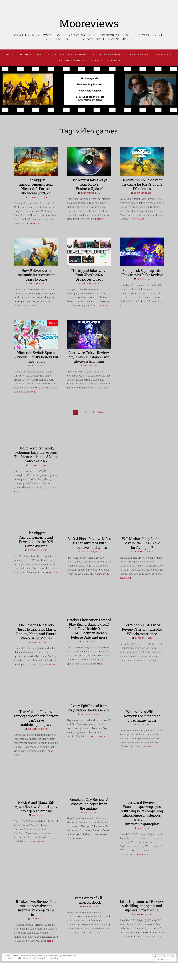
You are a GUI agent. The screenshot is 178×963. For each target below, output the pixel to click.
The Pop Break (138, 54)
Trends (97, 60)
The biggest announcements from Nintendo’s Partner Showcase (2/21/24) (36, 186)
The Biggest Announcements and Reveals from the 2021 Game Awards (36, 539)
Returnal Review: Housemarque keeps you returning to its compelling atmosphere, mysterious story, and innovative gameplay (142, 813)
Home (10, 54)
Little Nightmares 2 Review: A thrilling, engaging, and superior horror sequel (142, 906)
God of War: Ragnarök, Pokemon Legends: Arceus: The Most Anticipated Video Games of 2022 (36, 455)
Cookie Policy (53, 958)
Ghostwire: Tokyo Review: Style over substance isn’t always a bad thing (89, 357)
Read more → (34, 223)
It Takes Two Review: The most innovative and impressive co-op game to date (36, 908)
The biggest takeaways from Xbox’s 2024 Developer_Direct (89, 275)
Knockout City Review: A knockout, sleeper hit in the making (89, 804)
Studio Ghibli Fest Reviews (67, 54)
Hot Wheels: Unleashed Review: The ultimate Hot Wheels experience (142, 629)
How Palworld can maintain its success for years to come (36, 275)
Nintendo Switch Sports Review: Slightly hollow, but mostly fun (36, 357)
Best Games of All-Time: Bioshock (89, 900)
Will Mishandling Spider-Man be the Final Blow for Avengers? (142, 543)
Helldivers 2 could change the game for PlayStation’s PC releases (141, 184)
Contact (114, 60)
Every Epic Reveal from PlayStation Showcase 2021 (88, 708)
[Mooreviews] (89, 90)
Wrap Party (163, 54)
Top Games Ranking (71, 60)
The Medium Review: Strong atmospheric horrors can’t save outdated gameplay (36, 718)
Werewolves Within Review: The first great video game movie (142, 716)
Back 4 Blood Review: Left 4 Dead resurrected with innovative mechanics (89, 543)
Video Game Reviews (107, 54)
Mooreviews (89, 23)
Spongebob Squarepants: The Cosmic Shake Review (142, 272)
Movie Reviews (30, 54)
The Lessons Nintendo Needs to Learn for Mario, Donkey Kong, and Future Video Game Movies (36, 631)
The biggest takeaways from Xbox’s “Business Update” (89, 184)
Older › (100, 412)
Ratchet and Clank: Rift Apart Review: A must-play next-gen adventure (36, 806)
